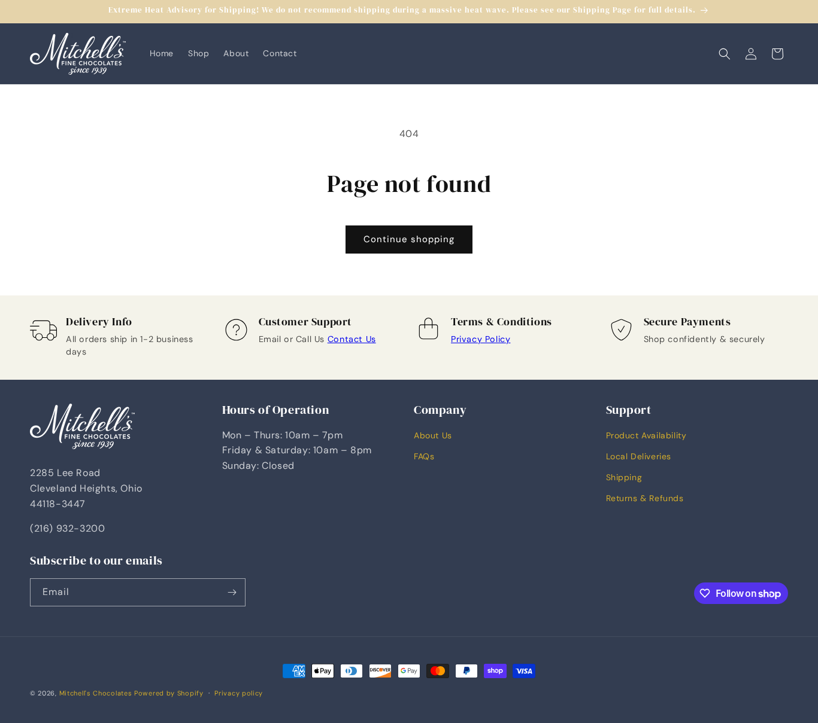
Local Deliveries (639, 456)
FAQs (424, 456)
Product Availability (646, 435)
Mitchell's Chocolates (95, 693)
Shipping (624, 477)
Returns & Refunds (645, 498)
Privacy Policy (480, 339)
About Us (433, 435)
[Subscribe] (232, 592)
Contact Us (352, 339)
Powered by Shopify (169, 693)
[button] (724, 54)
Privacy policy (238, 693)
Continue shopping (409, 239)
